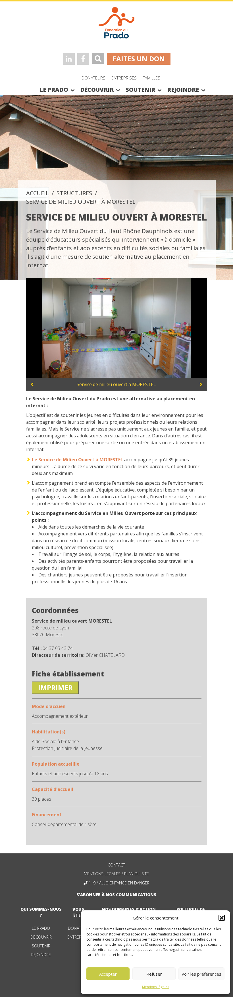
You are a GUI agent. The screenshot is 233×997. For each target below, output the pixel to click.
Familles (151, 78)
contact (116, 865)
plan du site (136, 873)
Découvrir (41, 937)
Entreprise (78, 937)
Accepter (108, 974)
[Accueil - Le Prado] (116, 22)
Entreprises (124, 78)
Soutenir (41, 946)
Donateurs (93, 78)
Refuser (154, 974)
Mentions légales (155, 986)
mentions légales (102, 873)
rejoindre (183, 89)
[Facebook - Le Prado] (83, 59)
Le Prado (41, 928)
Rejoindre (41, 954)
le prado (53, 89)
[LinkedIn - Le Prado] (69, 59)
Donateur (78, 928)
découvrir (97, 89)
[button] (221, 918)
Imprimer (55, 687)
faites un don (139, 58)
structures (74, 193)
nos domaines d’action (129, 909)
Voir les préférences (201, 974)
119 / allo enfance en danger (119, 883)
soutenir (140, 89)
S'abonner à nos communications (116, 894)
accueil (37, 193)
